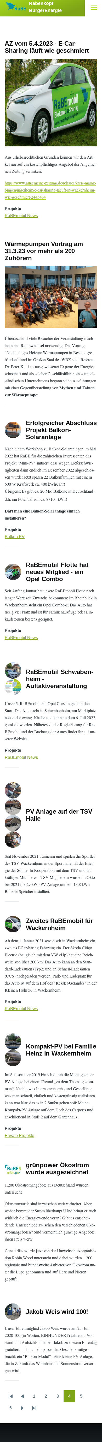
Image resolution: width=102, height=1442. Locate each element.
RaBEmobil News (21, 215)
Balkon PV (15, 536)
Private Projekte (19, 1135)
